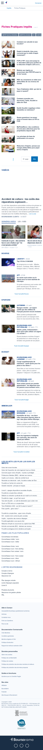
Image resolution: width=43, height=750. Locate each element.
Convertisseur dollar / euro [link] (10, 539)
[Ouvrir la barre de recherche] (30, 3)
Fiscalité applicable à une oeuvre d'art (13, 521)
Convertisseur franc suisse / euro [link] (12, 551)
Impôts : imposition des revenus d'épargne (14, 518)
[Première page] (6, 159)
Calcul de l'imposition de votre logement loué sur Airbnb (18, 470)
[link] (21, 264)
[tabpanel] (21, 237)
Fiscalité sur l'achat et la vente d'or (12, 483)
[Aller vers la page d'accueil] (6, 3)
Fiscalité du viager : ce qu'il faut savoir (13, 498)
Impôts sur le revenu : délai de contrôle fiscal (15, 478)
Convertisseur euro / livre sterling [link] (12, 549)
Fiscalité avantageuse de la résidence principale (16, 529)
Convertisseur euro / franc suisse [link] (12, 556)
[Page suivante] (16, 159)
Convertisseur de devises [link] (10, 537)
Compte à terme (7, 571)
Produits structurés (8, 590)
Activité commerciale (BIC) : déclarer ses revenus (17, 526)
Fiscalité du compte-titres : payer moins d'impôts (16, 513)
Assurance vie (6, 576)
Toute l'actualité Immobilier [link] (21, 452)
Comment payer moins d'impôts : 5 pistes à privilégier (18, 473)
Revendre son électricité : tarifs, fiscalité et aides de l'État (19, 480)
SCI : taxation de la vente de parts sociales (15, 516)
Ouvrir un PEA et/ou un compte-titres (13, 503)
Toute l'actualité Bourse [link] (22, 294)
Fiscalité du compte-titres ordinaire (12, 493)
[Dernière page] (19, 159)
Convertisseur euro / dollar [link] (10, 542)
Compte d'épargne (8, 573)
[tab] (9, 222)
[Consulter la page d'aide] (33, 3)
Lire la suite (32, 214)
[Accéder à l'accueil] (3, 8)
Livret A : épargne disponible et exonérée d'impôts (17, 490)
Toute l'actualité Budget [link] (22, 400)
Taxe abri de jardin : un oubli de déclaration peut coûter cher (20, 501)
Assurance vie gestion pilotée (11, 592)
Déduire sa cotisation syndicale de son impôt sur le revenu (19, 495)
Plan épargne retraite (9, 580)
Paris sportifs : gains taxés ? (10, 508)
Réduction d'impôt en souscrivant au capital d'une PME (18, 524)
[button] (2, 2)
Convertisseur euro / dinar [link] (10, 558)
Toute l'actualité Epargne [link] (21, 346)
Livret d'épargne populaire (10, 583)
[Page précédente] (10, 159)
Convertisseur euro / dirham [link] (11, 561)
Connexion (38, 3)
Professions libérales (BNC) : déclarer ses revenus (17, 475)
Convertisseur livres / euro (10, 546)
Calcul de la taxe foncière (9, 467)
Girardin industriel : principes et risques (13, 486)
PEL (3, 595)
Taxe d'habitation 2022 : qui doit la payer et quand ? (17, 506)
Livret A (4, 585)
